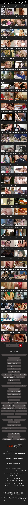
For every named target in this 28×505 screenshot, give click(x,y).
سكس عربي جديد (8, 483)
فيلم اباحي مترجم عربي (7, 413)
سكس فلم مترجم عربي (6, 374)
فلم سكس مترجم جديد (6, 402)
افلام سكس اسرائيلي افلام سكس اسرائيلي (14, 480)
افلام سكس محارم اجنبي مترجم (14, 463)
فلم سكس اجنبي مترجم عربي (14, 382)
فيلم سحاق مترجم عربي (14, 422)
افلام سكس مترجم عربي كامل (14, 366)
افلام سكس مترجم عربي (19, 485)
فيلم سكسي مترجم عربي (19, 439)
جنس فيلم (6, 475)
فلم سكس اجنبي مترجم (14, 380)
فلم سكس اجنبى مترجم (9, 377)
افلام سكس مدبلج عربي (14, 371)
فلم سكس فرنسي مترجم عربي (14, 394)
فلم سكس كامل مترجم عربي (14, 397)
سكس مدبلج (9, 478)
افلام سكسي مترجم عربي (14, 465)
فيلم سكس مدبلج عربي (14, 433)
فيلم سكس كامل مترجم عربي (14, 425)
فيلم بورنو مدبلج (8, 419)
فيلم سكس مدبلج (6, 430)
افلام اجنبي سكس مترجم (8, 453)
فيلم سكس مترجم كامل (7, 428)
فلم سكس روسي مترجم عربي (14, 391)
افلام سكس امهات (13, 475)
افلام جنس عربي (8, 458)
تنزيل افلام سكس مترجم (9, 455)
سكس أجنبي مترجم (20, 455)
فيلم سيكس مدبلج (7, 439)
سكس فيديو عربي (9, 460)
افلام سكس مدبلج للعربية (20, 374)
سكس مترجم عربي (17, 478)
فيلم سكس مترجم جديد (20, 428)
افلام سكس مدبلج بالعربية (14, 368)
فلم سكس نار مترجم (21, 411)
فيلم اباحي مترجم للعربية (14, 416)
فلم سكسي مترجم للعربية (8, 411)
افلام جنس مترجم (18, 460)
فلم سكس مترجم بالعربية (20, 402)
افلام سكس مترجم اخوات (20, 453)
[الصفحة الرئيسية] (14, 446)
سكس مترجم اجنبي (11, 450)
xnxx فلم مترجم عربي (20, 354)
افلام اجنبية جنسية (13, 470)
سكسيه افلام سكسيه (8, 473)
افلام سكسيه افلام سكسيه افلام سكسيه (14, 468)
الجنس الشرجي (23, 470)
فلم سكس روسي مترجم (14, 388)
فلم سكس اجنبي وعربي (20, 385)
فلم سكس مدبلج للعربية (8, 408)
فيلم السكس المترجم (19, 419)
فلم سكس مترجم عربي (19, 500)
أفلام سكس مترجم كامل (7, 354)
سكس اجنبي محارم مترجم (19, 473)
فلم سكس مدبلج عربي (20, 408)
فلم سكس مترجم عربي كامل (19, 405)
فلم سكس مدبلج (6, 405)
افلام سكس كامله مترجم (18, 483)
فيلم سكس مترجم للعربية (19, 430)
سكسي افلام (21, 475)
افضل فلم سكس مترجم (14, 357)
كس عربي (19, 450)
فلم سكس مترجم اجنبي (14, 399)
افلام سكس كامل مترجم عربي (14, 360)
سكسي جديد (4, 470)
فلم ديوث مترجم (20, 377)
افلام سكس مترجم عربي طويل (14, 363)
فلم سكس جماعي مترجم (7, 385)
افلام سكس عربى (9, 487)
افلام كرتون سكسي (8, 485)
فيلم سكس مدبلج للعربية (14, 436)
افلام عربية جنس (18, 487)
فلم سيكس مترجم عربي (21, 413)
